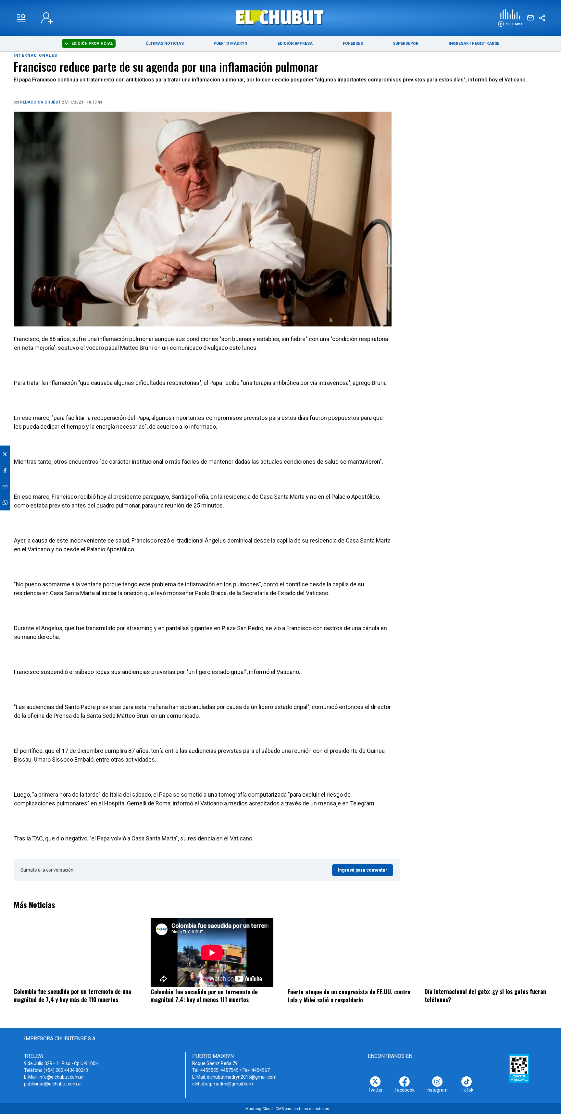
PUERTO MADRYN (230, 43)
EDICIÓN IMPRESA (295, 43)
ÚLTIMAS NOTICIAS (165, 43)
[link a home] (280, 17)
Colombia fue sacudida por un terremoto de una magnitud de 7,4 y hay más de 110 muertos (72, 995)
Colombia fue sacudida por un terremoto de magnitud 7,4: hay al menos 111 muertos (204, 995)
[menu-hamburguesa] (21, 18)
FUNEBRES (353, 43)
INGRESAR (459, 43)
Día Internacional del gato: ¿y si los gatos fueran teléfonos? (485, 995)
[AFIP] (519, 1068)
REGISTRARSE (485, 43)
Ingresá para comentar (362, 870)
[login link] (47, 18)
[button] (510, 18)
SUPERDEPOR (405, 43)
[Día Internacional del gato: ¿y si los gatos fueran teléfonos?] (486, 952)
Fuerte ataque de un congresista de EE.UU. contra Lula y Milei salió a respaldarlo (349, 995)
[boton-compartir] (542, 17)
